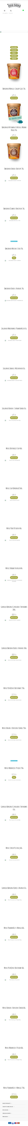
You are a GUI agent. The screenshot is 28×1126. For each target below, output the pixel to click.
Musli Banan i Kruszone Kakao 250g (14, 728)
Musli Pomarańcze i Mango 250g (14, 1087)
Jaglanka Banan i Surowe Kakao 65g (14, 408)
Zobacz (14, 258)
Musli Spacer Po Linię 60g (14, 848)
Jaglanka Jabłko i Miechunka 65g (14, 368)
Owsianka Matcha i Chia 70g (14, 248)
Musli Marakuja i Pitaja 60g (14, 1047)
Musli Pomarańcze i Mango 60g (14, 927)
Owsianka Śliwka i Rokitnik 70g (14, 208)
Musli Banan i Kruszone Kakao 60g (14, 1007)
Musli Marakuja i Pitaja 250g (14, 768)
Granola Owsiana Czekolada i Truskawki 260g (14, 608)
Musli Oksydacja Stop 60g (14, 448)
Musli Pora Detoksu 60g (14, 528)
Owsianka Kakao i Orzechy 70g (14, 168)
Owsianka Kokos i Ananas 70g (14, 288)
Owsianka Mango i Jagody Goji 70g (14, 88)
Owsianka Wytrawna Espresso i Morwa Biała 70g (14, 128)
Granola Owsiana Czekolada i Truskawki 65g (14, 808)
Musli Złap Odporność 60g (14, 488)
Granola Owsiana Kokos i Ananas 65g (14, 888)
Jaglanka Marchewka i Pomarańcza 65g (14, 328)
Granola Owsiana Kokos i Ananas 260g (14, 648)
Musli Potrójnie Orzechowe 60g (14, 967)
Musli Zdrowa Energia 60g (14, 568)
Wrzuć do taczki (14, 98)
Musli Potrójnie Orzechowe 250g (14, 688)
